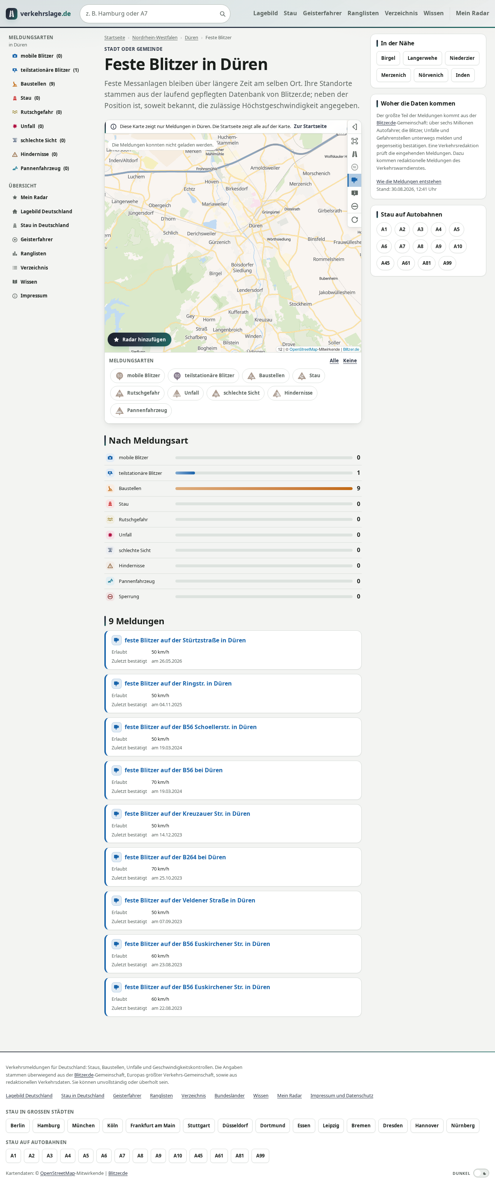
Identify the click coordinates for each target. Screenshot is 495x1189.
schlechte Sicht (43, 140)
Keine (350, 360)
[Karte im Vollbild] (354, 141)
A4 (438, 229)
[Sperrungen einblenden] (354, 206)
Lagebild (265, 13)
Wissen (434, 13)
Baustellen (38, 84)
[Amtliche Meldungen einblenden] (354, 193)
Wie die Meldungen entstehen (409, 181)
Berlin (18, 1125)
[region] (233, 236)
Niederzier (462, 58)
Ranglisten (363, 13)
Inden (463, 75)
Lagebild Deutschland (46, 211)
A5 (456, 229)
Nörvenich (431, 75)
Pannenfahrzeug (45, 168)
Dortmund (272, 1125)
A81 (427, 263)
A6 (384, 246)
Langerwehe (422, 58)
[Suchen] (222, 13)
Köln (112, 1125)
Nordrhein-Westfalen (155, 37)
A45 (385, 263)
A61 (406, 263)
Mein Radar (472, 13)
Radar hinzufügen (144, 339)
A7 (402, 246)
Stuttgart (199, 1125)
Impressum (34, 295)
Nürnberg (463, 1125)
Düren (191, 37)
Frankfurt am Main (152, 1125)
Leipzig (331, 1125)
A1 (384, 229)
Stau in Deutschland (45, 225)
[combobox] (155, 13)
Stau (290, 13)
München (83, 1125)
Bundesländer (230, 1095)
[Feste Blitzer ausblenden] (354, 180)
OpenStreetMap (303, 349)
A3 (420, 229)
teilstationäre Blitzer (50, 70)
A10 (458, 246)
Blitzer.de (351, 349)
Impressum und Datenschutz (342, 1095)
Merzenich (393, 75)
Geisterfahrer (322, 13)
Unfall (32, 126)
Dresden (393, 1125)
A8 (420, 246)
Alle (334, 360)
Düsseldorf (235, 1125)
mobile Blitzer (41, 56)
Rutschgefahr (41, 112)
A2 (402, 229)
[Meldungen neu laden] (354, 219)
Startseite (114, 37)
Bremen (361, 1125)
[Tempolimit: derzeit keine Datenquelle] (354, 167)
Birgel (388, 58)
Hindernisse (39, 154)
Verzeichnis (401, 13)
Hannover (427, 1125)
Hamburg (48, 1125)
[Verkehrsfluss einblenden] (354, 154)
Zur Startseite (310, 126)
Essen (304, 1125)
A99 (447, 263)
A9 (438, 246)
